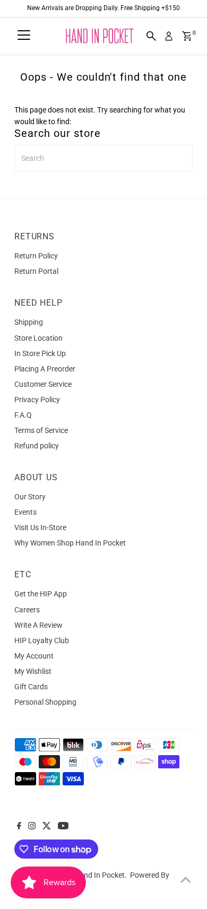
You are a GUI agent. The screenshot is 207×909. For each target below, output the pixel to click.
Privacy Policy (37, 399)
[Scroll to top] (185, 879)
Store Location (38, 338)
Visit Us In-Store (40, 527)
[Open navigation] (23, 36)
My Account (34, 656)
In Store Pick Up (40, 353)
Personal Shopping (45, 702)
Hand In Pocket (99, 875)
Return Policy (36, 256)
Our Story (30, 496)
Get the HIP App (40, 594)
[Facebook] (19, 826)
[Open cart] (187, 36)
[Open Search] (151, 36)
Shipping (28, 322)
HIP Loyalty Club (41, 640)
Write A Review (38, 625)
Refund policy (36, 445)
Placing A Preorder (44, 369)
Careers (27, 609)
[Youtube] (63, 826)
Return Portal (36, 271)
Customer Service (43, 384)
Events (25, 512)
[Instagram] (31, 826)
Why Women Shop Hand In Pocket (70, 543)
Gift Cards (31, 686)
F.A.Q (23, 415)
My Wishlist (32, 671)
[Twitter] (47, 826)
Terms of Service (41, 430)
